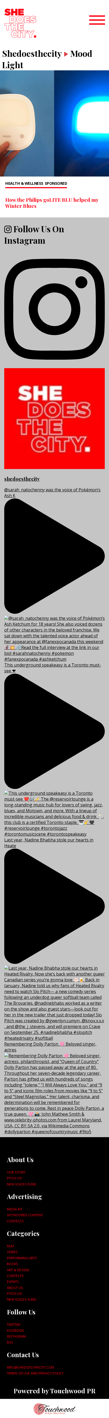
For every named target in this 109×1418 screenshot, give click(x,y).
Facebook (15, 1330)
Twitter (13, 1324)
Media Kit (14, 1209)
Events (13, 1281)
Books (12, 1263)
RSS (10, 1342)
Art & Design (18, 1269)
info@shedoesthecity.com (30, 1367)
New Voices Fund (21, 1184)
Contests (15, 1221)
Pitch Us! (14, 1178)
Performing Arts (22, 1258)
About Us (15, 1287)
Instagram (16, 1336)
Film (10, 1246)
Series (12, 1251)
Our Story (16, 1172)
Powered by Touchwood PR (54, 1390)
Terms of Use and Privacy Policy (35, 1373)
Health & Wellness (24, 183)
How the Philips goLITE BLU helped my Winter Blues (51, 202)
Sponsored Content (25, 1215)
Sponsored (56, 183)
